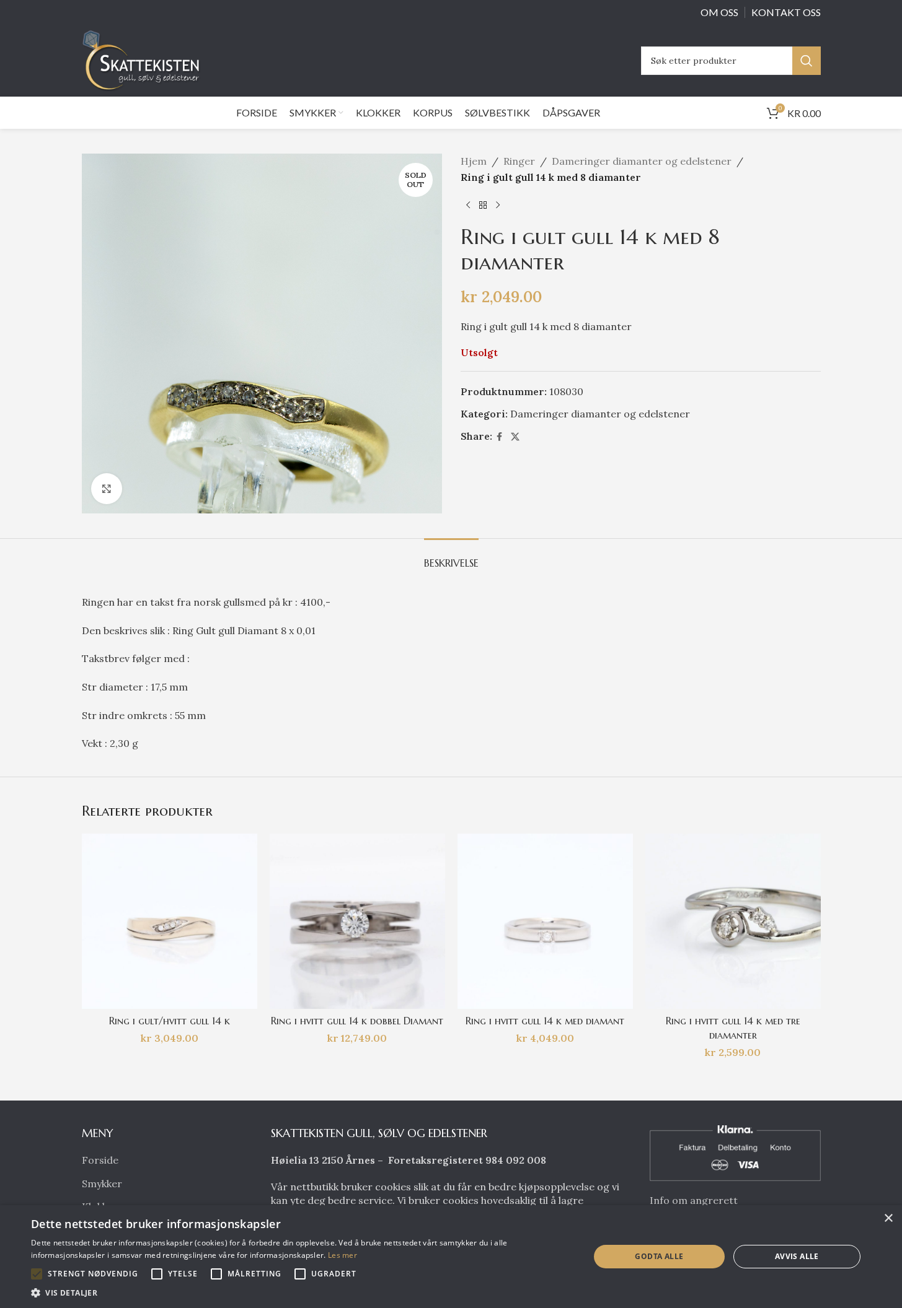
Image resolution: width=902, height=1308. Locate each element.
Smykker (102, 1183)
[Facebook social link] (499, 437)
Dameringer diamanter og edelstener (642, 161)
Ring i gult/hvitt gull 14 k (169, 1020)
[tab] (451, 557)
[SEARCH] (806, 60)
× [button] (888, 1218)
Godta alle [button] (659, 1256)
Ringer (519, 161)
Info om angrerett (694, 1200)
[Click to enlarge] (106, 488)
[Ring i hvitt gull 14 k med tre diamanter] (733, 921)
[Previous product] (468, 205)
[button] (36, 1274)
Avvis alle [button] (797, 1256)
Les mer (342, 1255)
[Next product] (497, 205)
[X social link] (515, 437)
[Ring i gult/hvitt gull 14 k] (169, 921)
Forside (100, 1160)
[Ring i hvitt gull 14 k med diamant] (545, 921)
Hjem (474, 161)
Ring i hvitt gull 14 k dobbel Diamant (357, 1020)
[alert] (451, 1256)
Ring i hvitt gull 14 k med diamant (545, 1020)
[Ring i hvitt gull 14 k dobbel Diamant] (357, 921)
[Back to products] (482, 205)
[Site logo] (144, 59)
